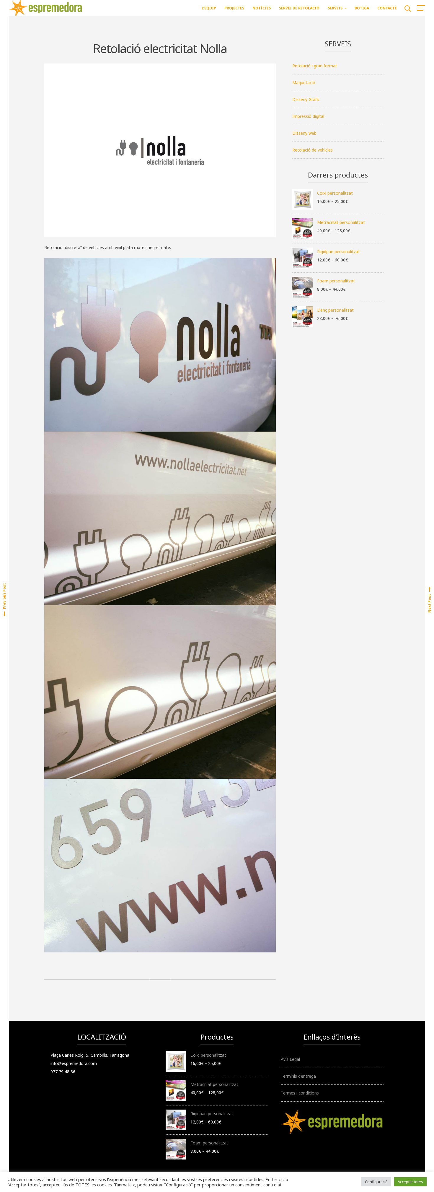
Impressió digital (308, 116)
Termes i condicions (300, 1093)
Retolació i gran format (314, 66)
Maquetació (303, 82)
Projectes (234, 8)
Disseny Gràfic (306, 99)
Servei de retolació (299, 8)
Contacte (387, 8)
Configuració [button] (376, 1181)
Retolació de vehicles (312, 150)
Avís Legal (290, 1059)
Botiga (362, 8)
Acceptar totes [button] (410, 1181)
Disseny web (304, 133)
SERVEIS (335, 8)
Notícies (261, 8)
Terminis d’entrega (298, 1076)
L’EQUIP (209, 8)
